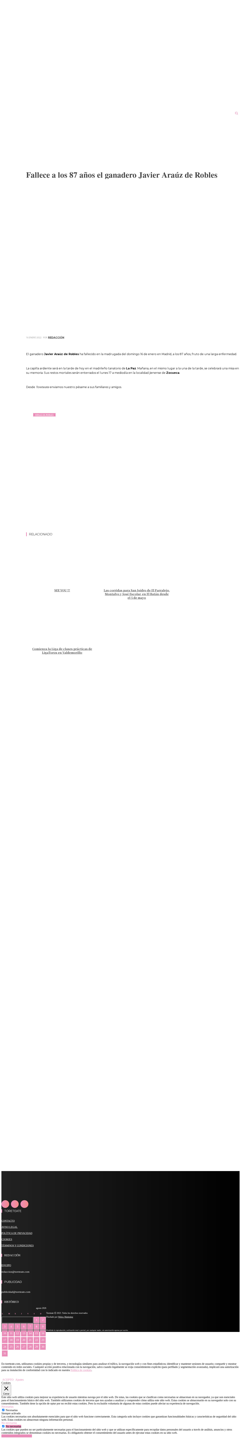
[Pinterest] (208, 342)
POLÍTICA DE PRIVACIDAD (16, 1233)
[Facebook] (182, 342)
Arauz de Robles (44, 414)
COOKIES (6, 1239)
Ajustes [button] (19, 1379)
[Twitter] (195, 342)
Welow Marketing (65, 1317)
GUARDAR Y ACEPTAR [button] (16, 1435)
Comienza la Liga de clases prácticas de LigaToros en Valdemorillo (62, 651)
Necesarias (12, 1410)
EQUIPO (6, 1265)
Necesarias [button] (7, 1406)
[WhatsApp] (221, 342)
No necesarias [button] (9, 1422)
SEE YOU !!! (62, 590)
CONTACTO (8, 1221)
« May (5, 1358)
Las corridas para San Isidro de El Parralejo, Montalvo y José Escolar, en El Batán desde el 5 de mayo (137, 594)
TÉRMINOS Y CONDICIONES (17, 1245)
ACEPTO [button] (8, 1379)
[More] (234, 342)
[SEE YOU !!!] (62, 564)
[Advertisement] (133, 523)
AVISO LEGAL (9, 1227)
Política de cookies (81, 1370)
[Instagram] (15, 1204)
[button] (236, 113)
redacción (56, 337)
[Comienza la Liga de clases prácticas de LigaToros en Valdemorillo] (62, 623)
